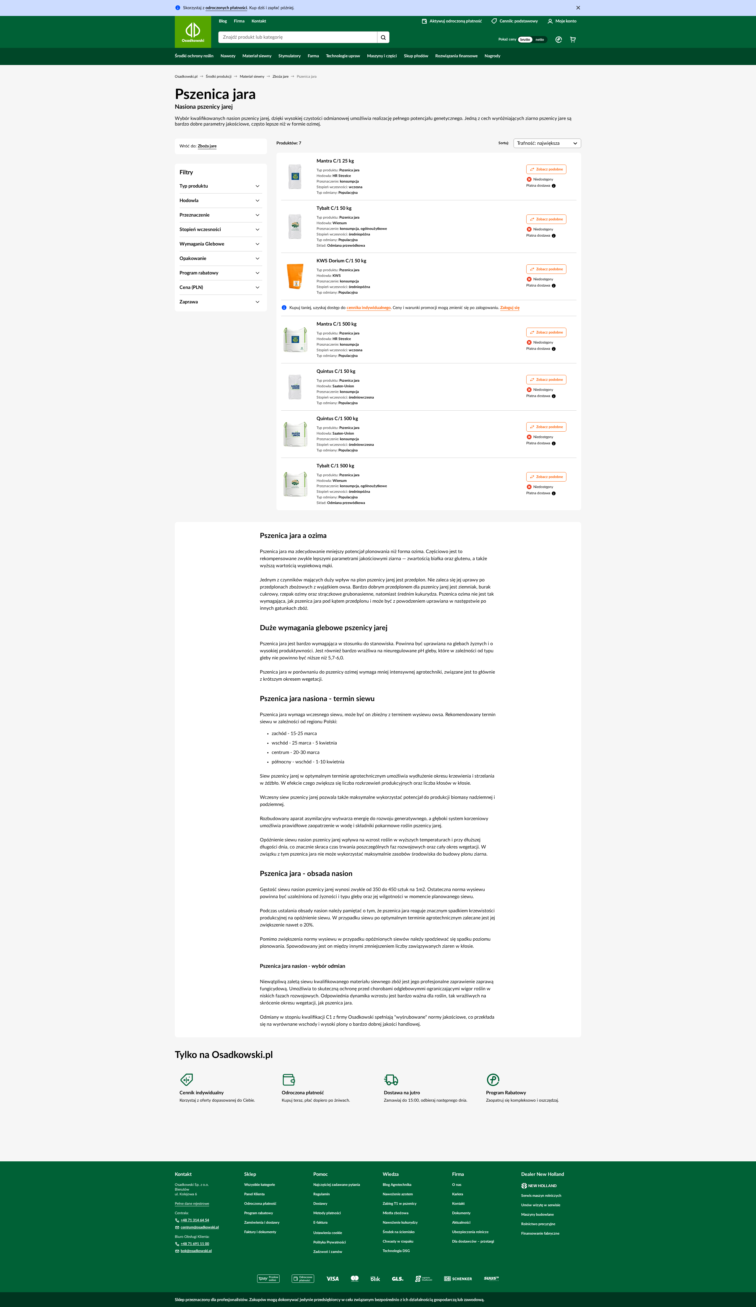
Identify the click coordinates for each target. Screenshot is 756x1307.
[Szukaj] (383, 37)
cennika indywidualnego (369, 308)
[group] (532, 39)
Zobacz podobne (549, 169)
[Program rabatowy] (559, 39)
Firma (239, 21)
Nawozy (228, 56)
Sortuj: (503, 143)
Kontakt (259, 21)
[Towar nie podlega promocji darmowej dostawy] (553, 185)
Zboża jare (207, 146)
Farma (313, 56)
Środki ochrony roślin (194, 56)
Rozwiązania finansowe (456, 56)
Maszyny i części (382, 56)
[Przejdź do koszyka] (573, 39)
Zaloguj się (509, 308)
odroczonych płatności (226, 8)
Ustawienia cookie (327, 1233)
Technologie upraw (343, 56)
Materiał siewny (256, 56)
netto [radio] (540, 39)
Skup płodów (416, 56)
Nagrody (492, 56)
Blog (223, 21)
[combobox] (304, 37)
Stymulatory (289, 56)
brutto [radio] (525, 39)
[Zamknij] (578, 8)
